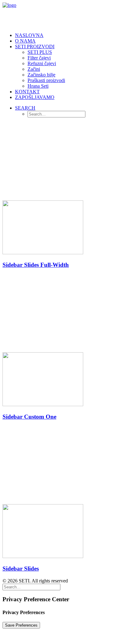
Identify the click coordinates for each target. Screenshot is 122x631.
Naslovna (29, 35)
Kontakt (27, 91)
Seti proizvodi (34, 46)
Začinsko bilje (41, 74)
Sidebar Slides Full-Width (36, 264)
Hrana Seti (38, 86)
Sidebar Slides (21, 568)
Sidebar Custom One (29, 416)
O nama (25, 41)
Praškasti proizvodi (46, 80)
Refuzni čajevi (42, 63)
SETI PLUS (40, 52)
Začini (34, 69)
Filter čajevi (39, 57)
